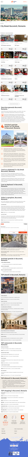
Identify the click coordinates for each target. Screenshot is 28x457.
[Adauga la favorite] (1, 36)
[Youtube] (18, 444)
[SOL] (16, 454)
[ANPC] (10, 453)
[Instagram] (11, 444)
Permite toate (22, 232)
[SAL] (16, 452)
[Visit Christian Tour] (14, 2)
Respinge (14, 232)
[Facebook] (10, 444)
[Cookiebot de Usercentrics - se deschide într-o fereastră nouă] (24, 224)
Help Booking (3, 433)
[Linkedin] (13, 444)
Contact (15, 433)
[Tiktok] (15, 444)
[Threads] (16, 444)
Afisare (25, 230)
